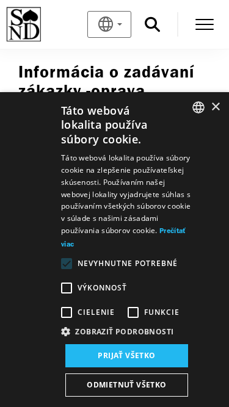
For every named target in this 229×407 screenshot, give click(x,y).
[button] (126, 332)
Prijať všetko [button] (126, 355)
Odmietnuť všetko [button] (126, 385)
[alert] (114, 249)
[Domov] (43, 24)
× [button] (215, 107)
